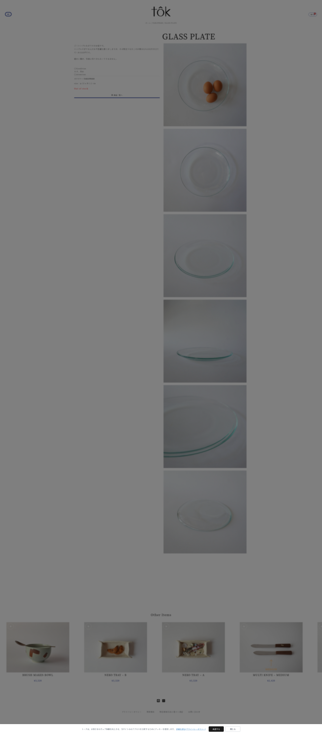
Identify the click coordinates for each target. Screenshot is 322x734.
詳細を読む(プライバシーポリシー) (191, 729)
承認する (216, 729)
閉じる (233, 729)
